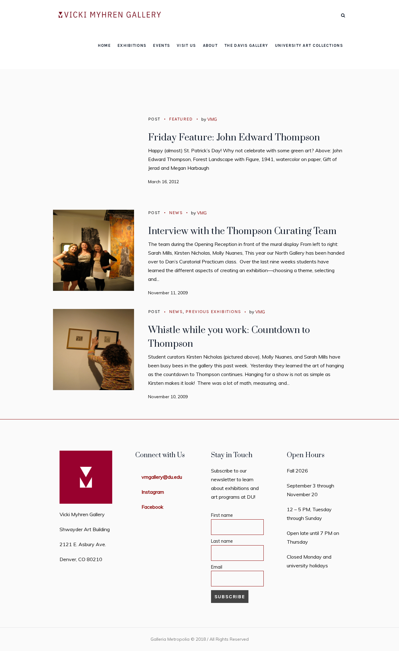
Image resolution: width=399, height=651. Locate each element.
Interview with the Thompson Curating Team (242, 231)
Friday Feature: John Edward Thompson (234, 138)
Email (216, 567)
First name (222, 515)
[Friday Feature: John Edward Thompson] (93, 156)
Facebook (152, 507)
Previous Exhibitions (213, 311)
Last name (222, 541)
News (176, 212)
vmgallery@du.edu (162, 477)
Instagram (153, 492)
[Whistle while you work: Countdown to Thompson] (93, 349)
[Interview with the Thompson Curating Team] (93, 250)
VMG (212, 119)
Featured (181, 119)
